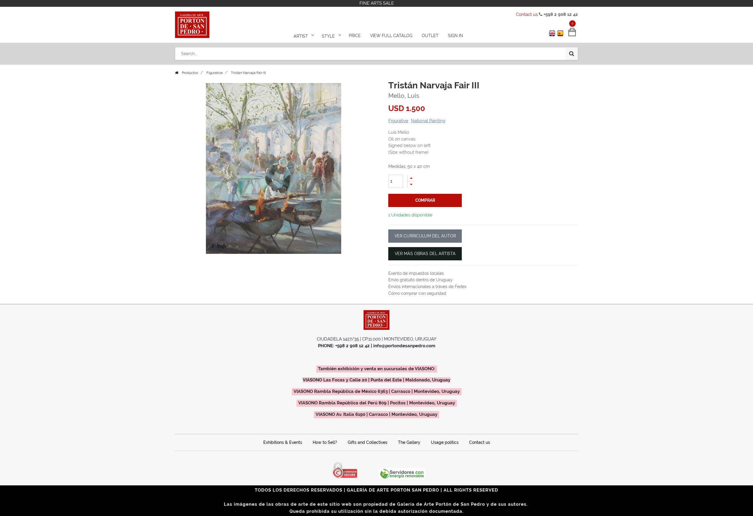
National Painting (428, 120)
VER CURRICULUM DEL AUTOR (425, 236)
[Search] (572, 53)
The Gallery (409, 442)
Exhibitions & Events (282, 442)
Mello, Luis (403, 95)
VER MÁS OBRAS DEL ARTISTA (425, 253)
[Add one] (410, 178)
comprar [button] (425, 200)
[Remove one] (410, 184)
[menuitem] (355, 36)
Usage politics (445, 442)
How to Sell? (325, 442)
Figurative (214, 73)
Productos (190, 73)
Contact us (527, 14)
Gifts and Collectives (367, 442)
